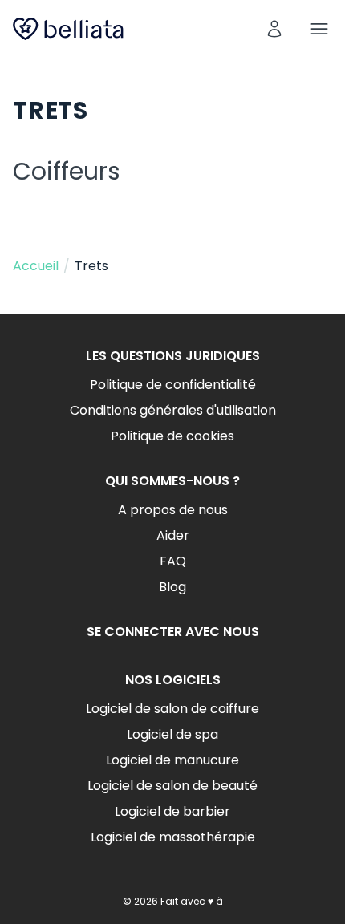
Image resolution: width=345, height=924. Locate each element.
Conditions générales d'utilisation (173, 410)
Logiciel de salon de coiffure (172, 708)
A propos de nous (173, 509)
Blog (172, 587)
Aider (172, 535)
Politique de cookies (172, 436)
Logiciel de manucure (172, 760)
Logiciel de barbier (172, 811)
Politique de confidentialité (173, 384)
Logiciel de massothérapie (173, 837)
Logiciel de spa (172, 734)
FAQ (173, 561)
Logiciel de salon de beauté (172, 785)
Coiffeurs (66, 171)
